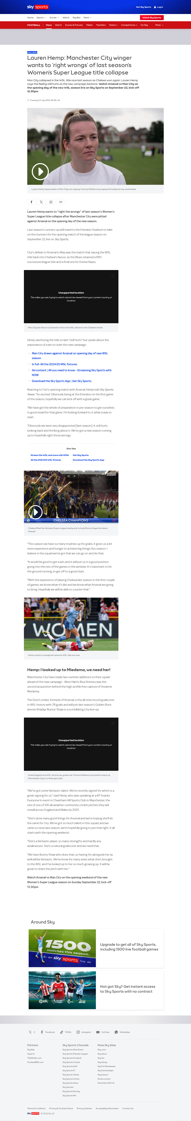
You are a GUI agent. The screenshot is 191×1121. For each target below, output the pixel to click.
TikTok (68, 1032)
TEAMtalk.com (34, 1058)
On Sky (144, 25)
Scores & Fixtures (74, 25)
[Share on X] (41, 202)
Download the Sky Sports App (51, 381)
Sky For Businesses (106, 1066)
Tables (89, 25)
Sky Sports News (70, 1083)
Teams (112, 25)
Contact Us (127, 1108)
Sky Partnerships (105, 1070)
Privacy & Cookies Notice (61, 1108)
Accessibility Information (107, 1108)
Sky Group (102, 1062)
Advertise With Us (106, 1083)
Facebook (50, 1032)
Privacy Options (84, 1108)
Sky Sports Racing (71, 1091)
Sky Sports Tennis (71, 1075)
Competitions (128, 25)
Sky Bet (77, 18)
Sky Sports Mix (69, 1096)
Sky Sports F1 (69, 1070)
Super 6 (30, 1054)
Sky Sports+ (68, 1087)
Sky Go (101, 1058)
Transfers (101, 25)
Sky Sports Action (71, 1079)
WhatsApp (125, 1032)
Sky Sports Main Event (73, 1050)
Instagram (86, 1032)
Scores (53, 18)
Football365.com (35, 1062)
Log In (160, 7)
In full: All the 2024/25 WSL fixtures (54, 364)
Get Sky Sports (143, 7)
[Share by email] (61, 202)
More (86, 18)
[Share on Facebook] (31, 202)
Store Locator (104, 1079)
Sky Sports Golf (70, 1066)
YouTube (105, 1032)
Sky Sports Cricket (71, 1062)
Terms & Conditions (36, 1108)
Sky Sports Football (72, 1058)
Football (33, 25)
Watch (66, 18)
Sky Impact (103, 1075)
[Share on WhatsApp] (51, 202)
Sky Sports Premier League (75, 1054)
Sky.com (102, 1050)
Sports (40, 18)
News (49, 25)
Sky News (102, 1054)
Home (30, 18)
